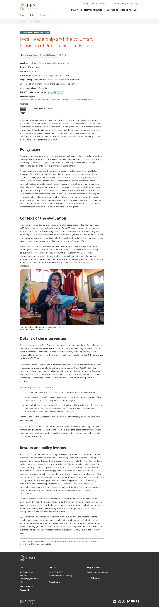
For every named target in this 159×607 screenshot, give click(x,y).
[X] (123, 601)
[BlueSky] (128, 601)
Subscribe (95, 578)
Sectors (43, 15)
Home (22, 21)
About (22, 15)
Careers (94, 4)
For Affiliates (114, 4)
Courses (103, 4)
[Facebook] (137, 601)
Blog (86, 4)
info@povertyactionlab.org (60, 575)
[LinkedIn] (114, 601)
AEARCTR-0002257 (56, 92)
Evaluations (76, 10)
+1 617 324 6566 (56, 572)
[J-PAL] (32, 6)
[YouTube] (133, 601)
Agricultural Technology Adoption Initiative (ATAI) (53, 75)
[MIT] (28, 602)
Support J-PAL (127, 4)
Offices (33, 15)
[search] (137, 4)
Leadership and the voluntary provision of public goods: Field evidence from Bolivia (56, 99)
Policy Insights (111, 10)
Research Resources (93, 10)
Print (63, 55)
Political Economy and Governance (34, 33)
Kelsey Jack (37, 55)
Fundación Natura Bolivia (43, 108)
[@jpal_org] (119, 601)
